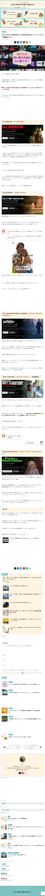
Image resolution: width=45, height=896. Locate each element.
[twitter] (15, 42)
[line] (27, 42)
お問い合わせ (27, 887)
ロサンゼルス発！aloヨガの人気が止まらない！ (21, 602)
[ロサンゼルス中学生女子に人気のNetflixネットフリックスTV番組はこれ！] (21, 42)
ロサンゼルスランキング (6, 875)
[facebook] (18, 42)
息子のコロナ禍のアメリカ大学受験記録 (17, 818)
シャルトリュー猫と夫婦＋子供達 (22, 889)
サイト (3, 665)
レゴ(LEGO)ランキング (6, 880)
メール (4, 660)
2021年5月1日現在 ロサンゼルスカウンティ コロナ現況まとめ (24, 692)
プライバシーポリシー (19, 887)
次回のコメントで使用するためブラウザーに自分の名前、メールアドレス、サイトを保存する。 (21, 670)
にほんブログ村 (5, 865)
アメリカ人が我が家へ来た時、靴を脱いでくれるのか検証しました (24, 684)
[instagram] (22, 773)
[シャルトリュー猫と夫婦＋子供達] (23, 4)
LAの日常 (4, 636)
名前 (3, 655)
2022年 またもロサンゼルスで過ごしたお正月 (19, 737)
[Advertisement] (22, 110)
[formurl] (25, 773)
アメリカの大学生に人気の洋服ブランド (19, 585)
